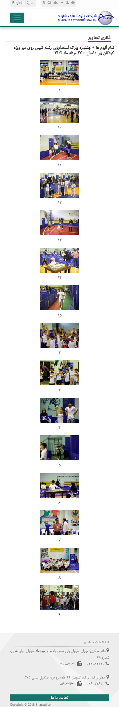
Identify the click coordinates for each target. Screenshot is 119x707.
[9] (59, 597)
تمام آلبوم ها (105, 47)
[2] (59, 335)
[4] (59, 410)
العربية (30, 3)
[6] (59, 485)
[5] (59, 447)
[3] (59, 373)
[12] (59, 185)
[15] (59, 298)
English (17, 3)
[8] (59, 560)
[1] (59, 73)
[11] (59, 148)
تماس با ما (59, 697)
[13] (59, 223)
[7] (59, 522)
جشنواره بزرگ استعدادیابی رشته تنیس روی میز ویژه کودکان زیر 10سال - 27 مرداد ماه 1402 (64, 50)
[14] (59, 260)
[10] (59, 110)
